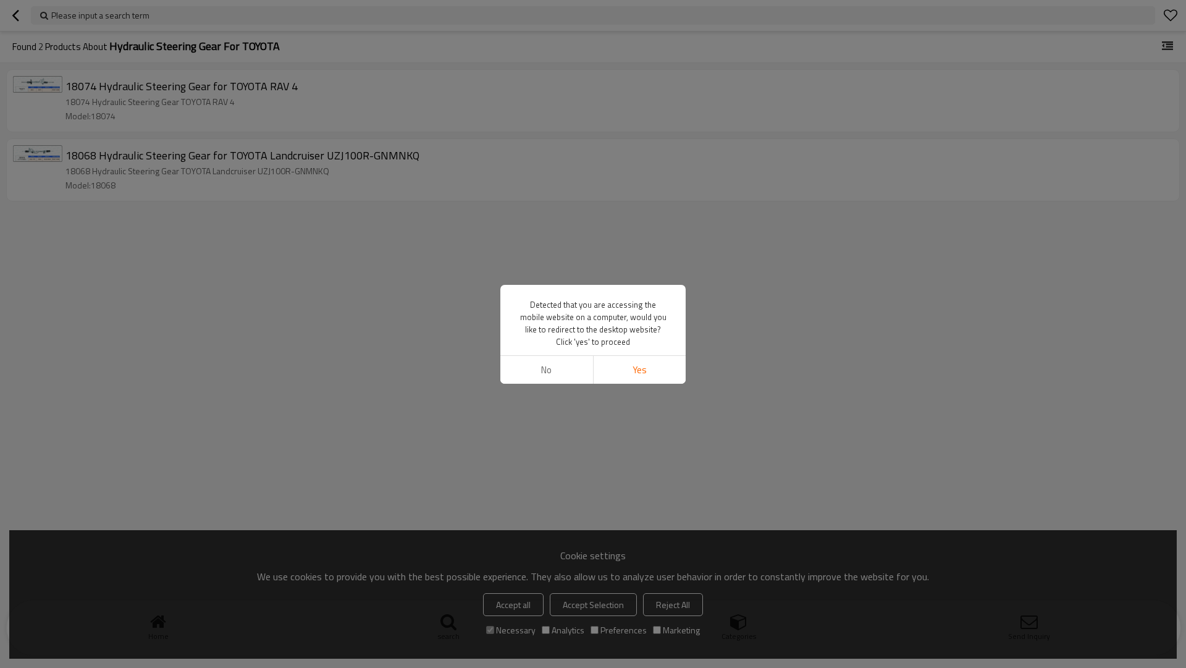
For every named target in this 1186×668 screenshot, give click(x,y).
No (546, 370)
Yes (640, 370)
